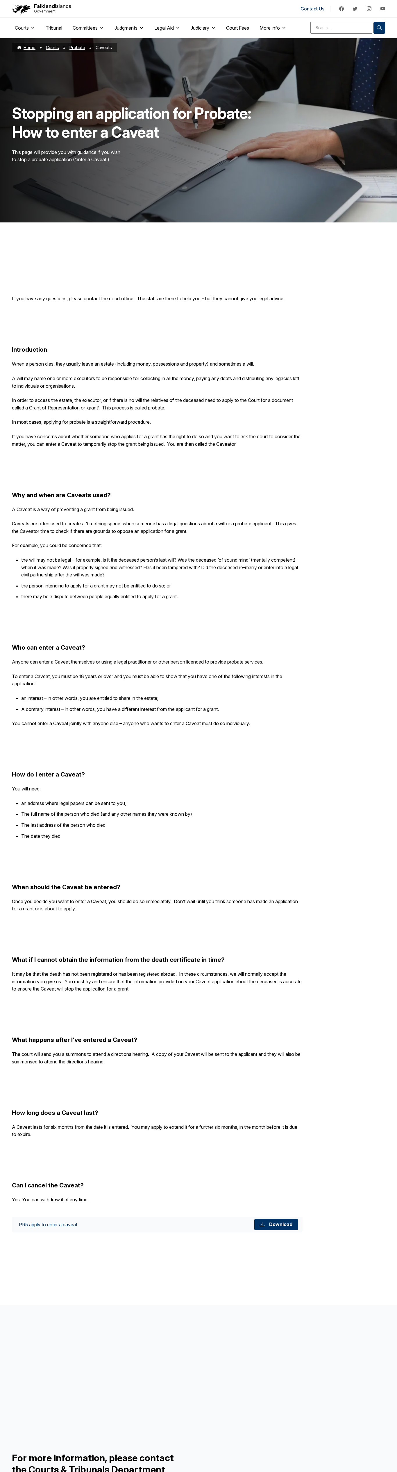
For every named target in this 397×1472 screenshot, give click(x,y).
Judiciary (200, 28)
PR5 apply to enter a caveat (48, 1224)
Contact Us (312, 9)
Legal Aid (164, 28)
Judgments (126, 28)
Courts (22, 28)
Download (280, 1224)
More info (270, 28)
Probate (77, 47)
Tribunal (54, 28)
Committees (85, 28)
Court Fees (237, 28)
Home (29, 47)
